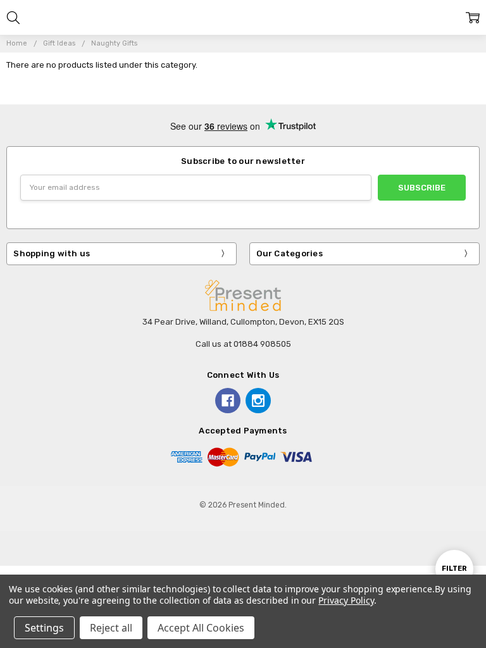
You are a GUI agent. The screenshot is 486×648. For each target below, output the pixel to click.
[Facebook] (227, 400)
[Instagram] (258, 400)
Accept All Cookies (201, 628)
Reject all (111, 628)
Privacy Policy (345, 600)
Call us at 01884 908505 (243, 344)
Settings (44, 628)
